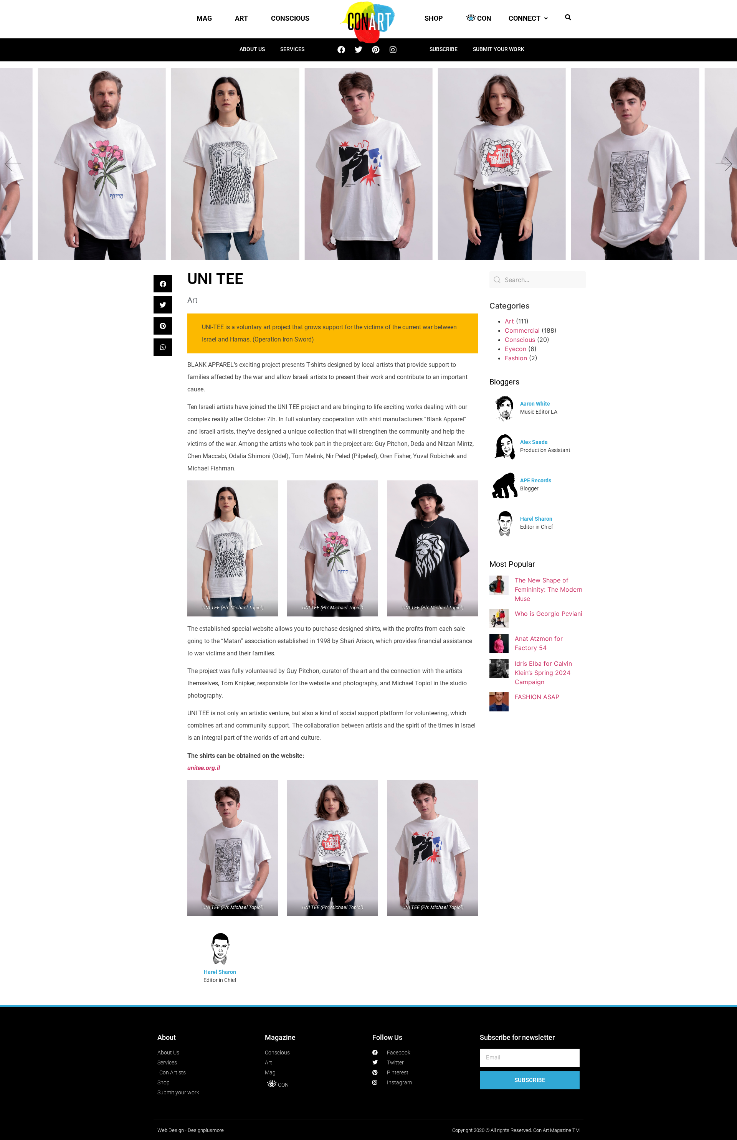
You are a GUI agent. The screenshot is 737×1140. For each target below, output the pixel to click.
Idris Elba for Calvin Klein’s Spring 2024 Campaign (543, 673)
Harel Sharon (220, 972)
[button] (568, 17)
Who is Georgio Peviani (548, 613)
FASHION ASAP (537, 697)
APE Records (535, 480)
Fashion (516, 358)
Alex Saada (534, 442)
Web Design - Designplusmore (190, 1130)
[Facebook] (341, 50)
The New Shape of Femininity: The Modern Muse (548, 589)
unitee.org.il (203, 768)
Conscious (520, 339)
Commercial (522, 330)
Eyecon (515, 349)
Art (192, 300)
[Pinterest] (375, 50)
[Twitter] (358, 50)
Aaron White (535, 404)
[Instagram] (393, 50)
